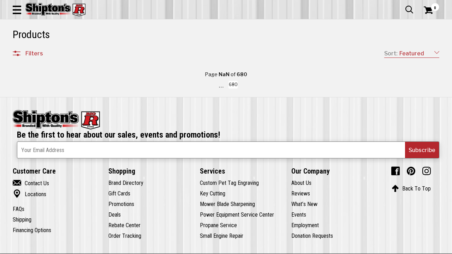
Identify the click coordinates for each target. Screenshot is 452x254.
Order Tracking (124, 235)
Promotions (121, 203)
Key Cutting (212, 193)
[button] (17, 9)
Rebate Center (124, 225)
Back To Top (411, 188)
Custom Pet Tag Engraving (229, 182)
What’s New (304, 203)
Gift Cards (119, 193)
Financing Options (32, 230)
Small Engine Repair (221, 235)
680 (232, 86)
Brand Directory (125, 182)
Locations (29, 194)
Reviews (300, 193)
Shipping (22, 219)
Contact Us (31, 183)
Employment (305, 225)
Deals (114, 214)
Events (298, 214)
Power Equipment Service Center (237, 214)
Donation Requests (312, 235)
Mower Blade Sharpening (227, 203)
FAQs (18, 208)
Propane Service (218, 225)
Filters (34, 53)
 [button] (409, 9)
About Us (301, 182)
